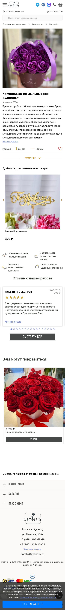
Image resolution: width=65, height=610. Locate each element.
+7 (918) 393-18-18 (32, 539)
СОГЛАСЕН (32, 604)
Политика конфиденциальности (38, 597)
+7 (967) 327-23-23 (32, 544)
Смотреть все (32, 337)
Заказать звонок (32, 549)
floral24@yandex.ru (32, 554)
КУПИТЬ (34, 439)
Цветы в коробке (49, 473)
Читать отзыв (13, 321)
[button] (11, 329)
